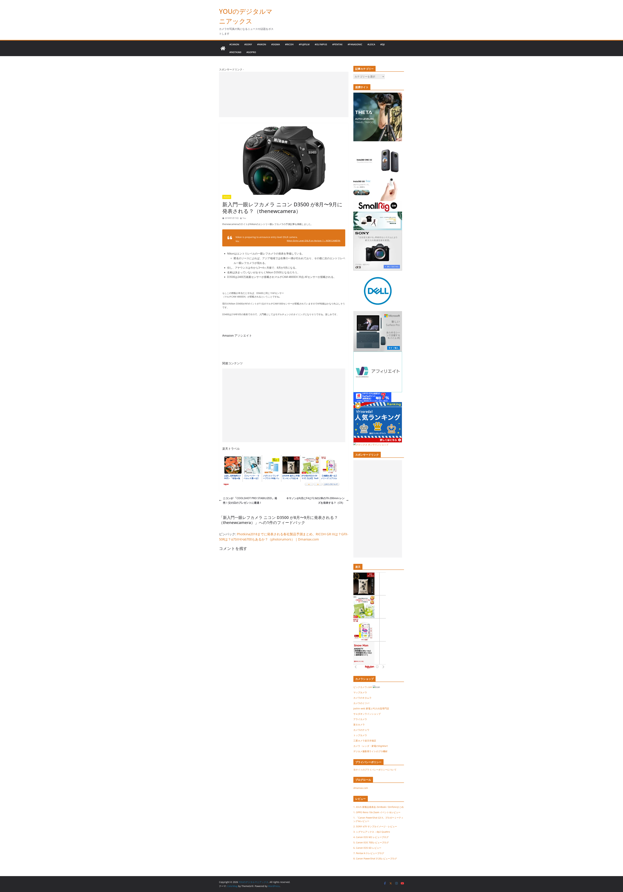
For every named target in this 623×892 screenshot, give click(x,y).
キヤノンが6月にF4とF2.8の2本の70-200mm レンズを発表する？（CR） (315, 500)
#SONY (248, 44)
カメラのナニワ (361, 729)
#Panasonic (355, 44)
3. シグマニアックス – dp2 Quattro (371, 831)
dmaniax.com (360, 787)
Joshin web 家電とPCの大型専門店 (371, 708)
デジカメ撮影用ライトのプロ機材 (370, 751)
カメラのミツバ (361, 703)
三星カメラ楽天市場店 (364, 740)
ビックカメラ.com (362, 687)
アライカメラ (360, 719)
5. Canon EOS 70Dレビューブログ (371, 842)
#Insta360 (235, 52)
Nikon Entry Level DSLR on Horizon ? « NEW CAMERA (313, 240)
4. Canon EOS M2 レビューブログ (371, 837)
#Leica (371, 44)
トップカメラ (361, 735)
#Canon (234, 44)
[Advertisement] (283, 94)
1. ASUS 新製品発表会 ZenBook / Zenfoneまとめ (378, 806)
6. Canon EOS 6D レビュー (367, 847)
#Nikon (261, 44)
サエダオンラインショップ (367, 713)
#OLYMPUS (321, 44)
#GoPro (251, 52)
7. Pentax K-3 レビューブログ (368, 853)
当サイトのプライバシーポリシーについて (375, 769)
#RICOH (289, 44)
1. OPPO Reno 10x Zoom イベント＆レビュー (376, 812)
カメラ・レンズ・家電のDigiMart (370, 745)
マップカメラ (360, 692)
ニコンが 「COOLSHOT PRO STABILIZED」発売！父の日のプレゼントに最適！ (250, 500)
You (244, 218)
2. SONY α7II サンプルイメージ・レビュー (375, 826)
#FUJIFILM (304, 44)
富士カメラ (359, 724)
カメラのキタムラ (362, 697)
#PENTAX (337, 44)
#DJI (382, 44)
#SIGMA (275, 44)
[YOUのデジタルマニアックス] (223, 48)
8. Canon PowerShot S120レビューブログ (375, 858)
